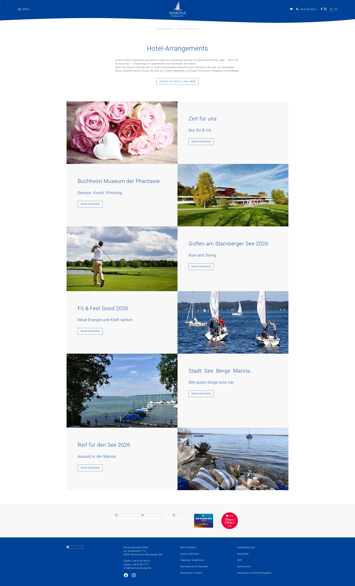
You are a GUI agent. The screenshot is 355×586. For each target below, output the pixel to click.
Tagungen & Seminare (192, 560)
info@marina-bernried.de (291, 9)
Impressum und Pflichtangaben (254, 573)
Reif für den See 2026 (104, 445)
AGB (239, 560)
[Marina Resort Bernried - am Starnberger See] (177, 9)
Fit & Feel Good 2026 (103, 308)
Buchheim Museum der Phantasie (119, 181)
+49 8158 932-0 (308, 9)
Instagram (325, 9)
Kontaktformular (246, 547)
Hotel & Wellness (189, 554)
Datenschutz (244, 566)
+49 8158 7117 (140, 564)
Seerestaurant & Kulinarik (194, 566)
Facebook (321, 9)
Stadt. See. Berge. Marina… (221, 371)
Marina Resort (188, 547)
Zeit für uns (203, 119)
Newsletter (179, 70)
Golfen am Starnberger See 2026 (228, 244)
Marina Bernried (165, 29)
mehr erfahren (201, 141)
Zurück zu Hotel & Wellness (177, 81)
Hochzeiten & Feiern (191, 573)
